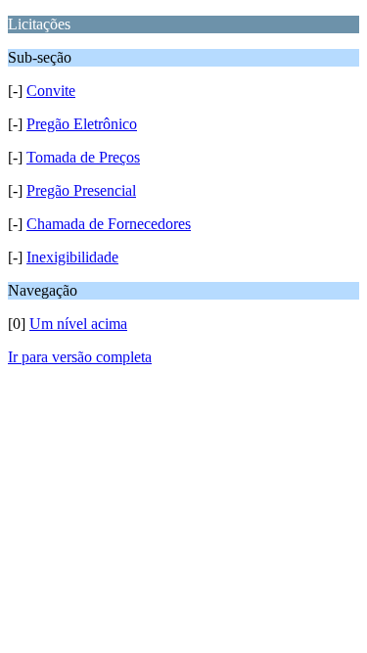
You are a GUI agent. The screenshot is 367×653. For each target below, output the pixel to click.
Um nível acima (78, 323)
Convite (50, 90)
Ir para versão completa (80, 357)
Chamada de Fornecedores (108, 223)
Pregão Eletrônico (81, 124)
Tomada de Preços (83, 157)
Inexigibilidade (72, 257)
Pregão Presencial (81, 190)
